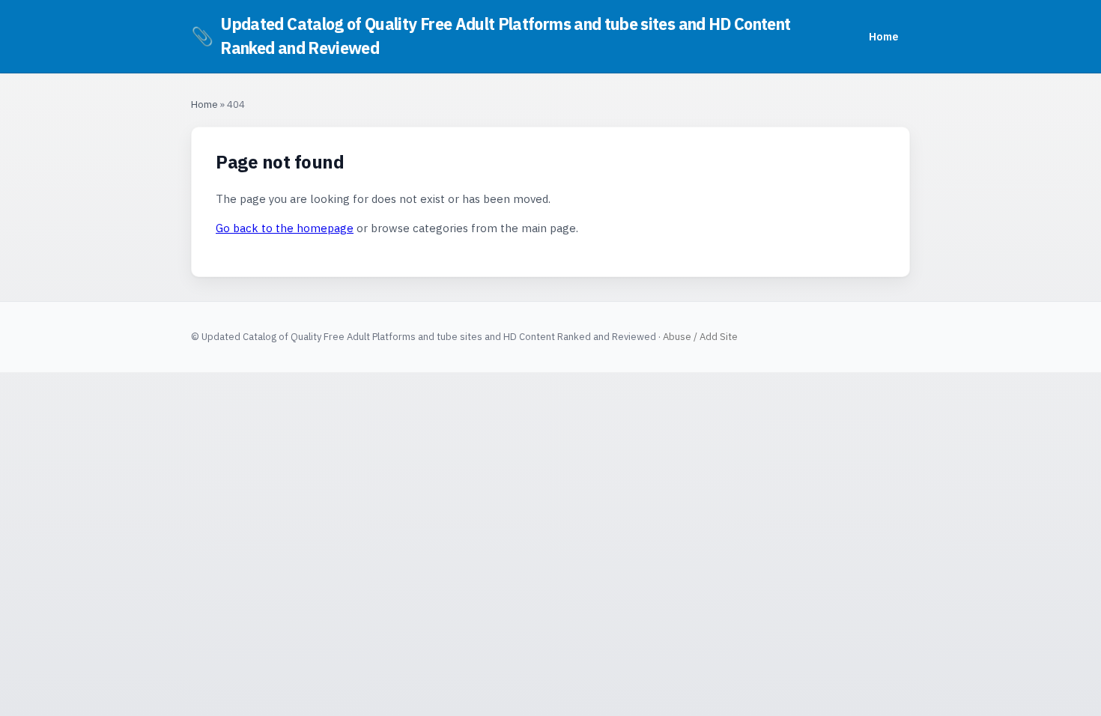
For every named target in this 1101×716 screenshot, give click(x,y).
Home (883, 36)
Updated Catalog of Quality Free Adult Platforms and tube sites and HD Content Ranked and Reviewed (490, 35)
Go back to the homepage (285, 228)
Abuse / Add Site (700, 336)
